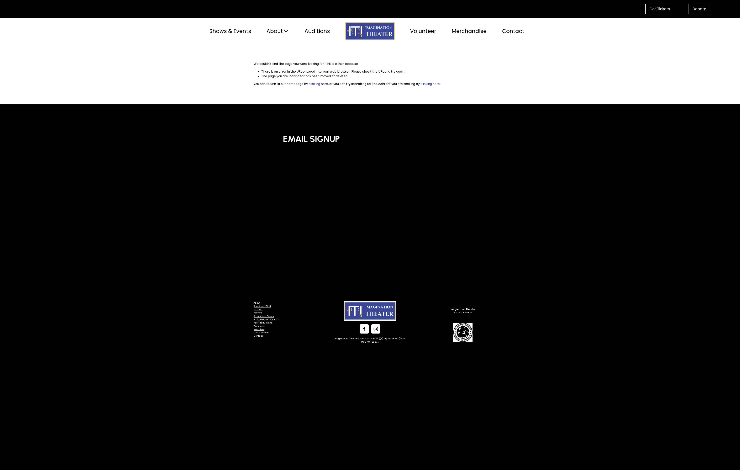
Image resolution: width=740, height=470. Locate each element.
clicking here (318, 84)
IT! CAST (258, 309)
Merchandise (469, 31)
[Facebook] (364, 329)
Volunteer (423, 31)
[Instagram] (375, 329)
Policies (258, 312)
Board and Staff (262, 306)
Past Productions (263, 322)
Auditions (317, 31)
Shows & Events (230, 31)
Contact (513, 31)
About (257, 302)
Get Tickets (659, 9)
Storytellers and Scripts (266, 319)
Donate (699, 9)
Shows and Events (264, 316)
